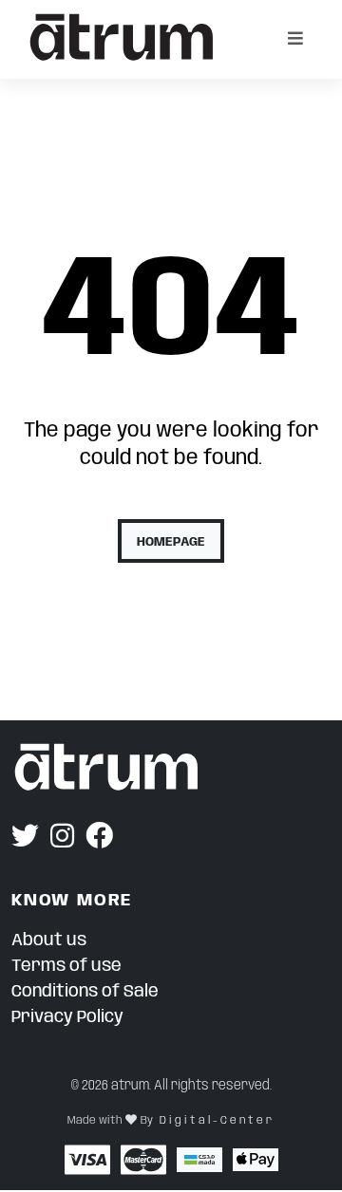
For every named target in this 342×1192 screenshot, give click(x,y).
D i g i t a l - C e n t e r (216, 1120)
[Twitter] (25, 838)
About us (48, 940)
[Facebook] (99, 838)
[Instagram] (62, 838)
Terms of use (66, 966)
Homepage (171, 542)
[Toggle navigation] (295, 39)
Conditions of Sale (85, 991)
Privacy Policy (67, 1017)
